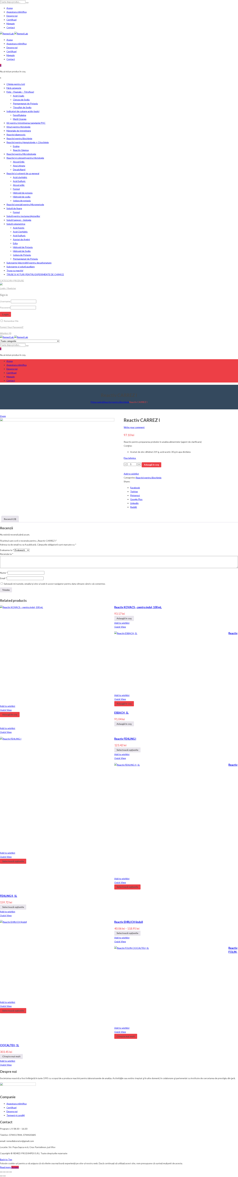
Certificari (11, 19)
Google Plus (136, 499)
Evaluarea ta (7, 550)
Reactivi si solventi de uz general (22, 173)
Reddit (133, 507)
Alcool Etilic (19, 161)
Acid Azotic (18, 227)
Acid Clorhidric (20, 231)
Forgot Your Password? (11, 327)
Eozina (16, 146)
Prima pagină (97, 402)
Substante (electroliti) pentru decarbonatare (28, 262)
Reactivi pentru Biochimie (19, 138)
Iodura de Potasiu (22, 255)
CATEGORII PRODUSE (12, 280)
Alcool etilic (19, 185)
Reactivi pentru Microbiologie (21, 154)
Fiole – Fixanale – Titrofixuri (20, 91)
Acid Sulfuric (19, 181)
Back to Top (6, 1159)
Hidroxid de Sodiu (22, 251)
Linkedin (134, 503)
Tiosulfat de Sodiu (22, 107)
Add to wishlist (131, 473)
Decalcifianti (19, 169)
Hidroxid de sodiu (21, 196)
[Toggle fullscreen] (7, 1171)
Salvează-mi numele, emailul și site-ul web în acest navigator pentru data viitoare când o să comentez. (54, 583)
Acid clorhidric (20, 177)
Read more (5, 1167)
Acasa (9, 8)
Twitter (134, 491)
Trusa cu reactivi (14, 270)
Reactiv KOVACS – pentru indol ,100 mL (138, 607)
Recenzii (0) (10, 519)
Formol (16, 189)
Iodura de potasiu (22, 200)
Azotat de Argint (21, 239)
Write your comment (134, 427)
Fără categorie (13, 88)
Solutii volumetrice (15, 223)
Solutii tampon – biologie (18, 220)
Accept (15, 1167)
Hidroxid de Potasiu (23, 247)
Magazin (10, 23)
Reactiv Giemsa (21, 150)
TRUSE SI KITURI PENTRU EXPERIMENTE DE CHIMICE (35, 274)
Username (5, 301)
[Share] (4, 1171)
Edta (15, 243)
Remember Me (10, 321)
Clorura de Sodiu (21, 99)
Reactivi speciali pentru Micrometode (25, 204)
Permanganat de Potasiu (25, 103)
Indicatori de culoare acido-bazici (22, 111)
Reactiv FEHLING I (125, 738)
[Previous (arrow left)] (1, 1175)
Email (3, 578)
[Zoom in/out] (10, 1171)
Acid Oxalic (18, 95)
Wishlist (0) (5, 333)
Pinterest (135, 495)
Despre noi (11, 15)
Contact (10, 27)
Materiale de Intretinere (18, 130)
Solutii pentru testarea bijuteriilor (23, 216)
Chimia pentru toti (15, 84)
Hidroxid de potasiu (23, 192)
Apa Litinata (19, 165)
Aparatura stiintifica (16, 12)
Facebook (135, 487)
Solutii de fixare (14, 208)
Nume (4, 572)
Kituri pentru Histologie (18, 126)
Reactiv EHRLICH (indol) (128, 921)
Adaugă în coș (151, 464)
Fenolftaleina (19, 115)
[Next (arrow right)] (4, 1175)
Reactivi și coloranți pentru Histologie (25, 157)
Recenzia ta (6, 554)
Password (5, 307)
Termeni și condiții (15, 1115)
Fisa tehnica (130, 458)
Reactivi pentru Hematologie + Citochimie (27, 142)
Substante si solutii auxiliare (20, 266)
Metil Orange (19, 119)
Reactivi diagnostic (16, 134)
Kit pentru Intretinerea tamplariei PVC (25, 123)
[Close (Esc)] (1, 1171)
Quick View (120, 626)
